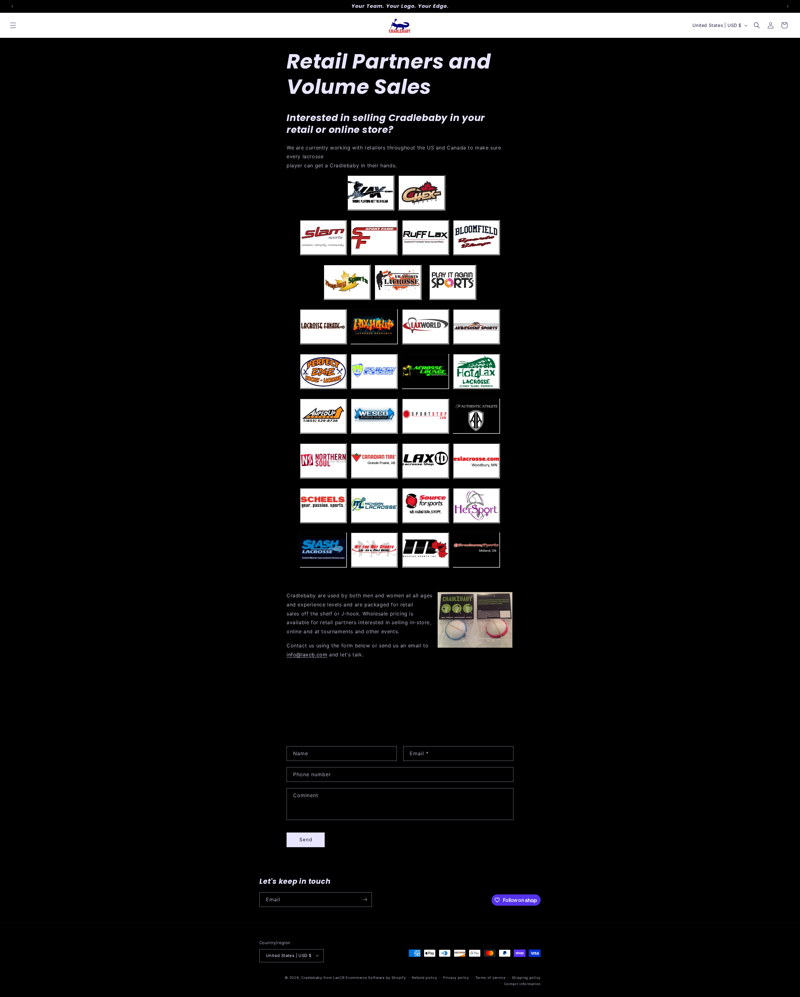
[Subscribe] (365, 899)
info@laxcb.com (307, 654)
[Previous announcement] (12, 6)
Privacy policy (456, 977)
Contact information (522, 983)
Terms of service (490, 977)
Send (305, 840)
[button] (13, 25)
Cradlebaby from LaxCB (323, 977)
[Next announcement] (788, 6)
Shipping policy (526, 977)
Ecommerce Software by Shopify (376, 977)
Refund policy (424, 977)
